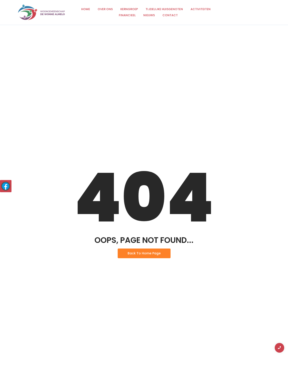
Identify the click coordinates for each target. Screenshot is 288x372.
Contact (170, 15)
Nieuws (149, 15)
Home (85, 9)
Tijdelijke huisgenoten (164, 9)
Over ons (105, 9)
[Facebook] (5, 186)
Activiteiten (201, 9)
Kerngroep (129, 9)
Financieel (127, 15)
